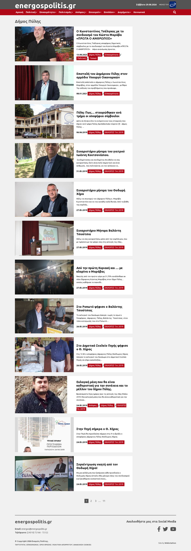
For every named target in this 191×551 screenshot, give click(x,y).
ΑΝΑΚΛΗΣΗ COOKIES (82, 545)
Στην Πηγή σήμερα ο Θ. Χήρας (97, 429)
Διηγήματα (124, 12)
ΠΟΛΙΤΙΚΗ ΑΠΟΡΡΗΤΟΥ (62, 545)
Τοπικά (93, 58)
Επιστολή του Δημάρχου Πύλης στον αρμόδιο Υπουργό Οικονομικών (101, 75)
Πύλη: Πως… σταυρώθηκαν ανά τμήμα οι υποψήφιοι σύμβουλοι (98, 114)
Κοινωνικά (139, 12)
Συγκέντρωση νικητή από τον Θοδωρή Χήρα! (97, 466)
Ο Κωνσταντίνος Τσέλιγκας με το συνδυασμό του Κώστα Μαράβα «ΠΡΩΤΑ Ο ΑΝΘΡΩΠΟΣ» (100, 35)
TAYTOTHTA (20, 545)
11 (104, 501)
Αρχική (19, 12)
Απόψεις (80, 12)
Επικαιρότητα (47, 12)
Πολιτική (31, 12)
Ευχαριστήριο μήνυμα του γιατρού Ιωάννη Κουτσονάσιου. (100, 153)
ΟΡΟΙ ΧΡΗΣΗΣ (46, 545)
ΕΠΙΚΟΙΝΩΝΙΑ (33, 545)
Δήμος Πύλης (95, 55)
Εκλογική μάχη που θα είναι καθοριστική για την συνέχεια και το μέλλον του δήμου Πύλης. (102, 385)
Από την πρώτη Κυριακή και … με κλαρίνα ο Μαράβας (99, 269)
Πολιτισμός (65, 12)
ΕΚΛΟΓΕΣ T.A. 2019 (114, 132)
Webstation (170, 543)
